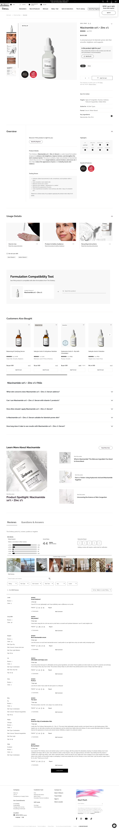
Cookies (75, 826)
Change (25, 815)
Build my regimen (36, 141)
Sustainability (16, 805)
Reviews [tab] (11, 522)
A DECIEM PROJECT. (83, 826)
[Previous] (44, 1)
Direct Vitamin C (11, 257)
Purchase (36, 805)
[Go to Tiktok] (91, 818)
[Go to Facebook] (76, 818)
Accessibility (16, 803)
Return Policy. (92, 84)
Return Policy (37, 796)
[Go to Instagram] (81, 818)
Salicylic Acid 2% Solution (96, 351)
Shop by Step (17, 15)
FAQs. (101, 82)
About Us (15, 793)
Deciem (44, 4)
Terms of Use (80, 813)
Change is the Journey (18, 807)
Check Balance (37, 807)
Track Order (58, 796)
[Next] (75, 1)
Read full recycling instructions (89, 246)
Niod (14, 4)
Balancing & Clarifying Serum (15, 351)
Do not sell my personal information (63, 826)
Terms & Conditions (42, 826)
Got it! (108, 12)
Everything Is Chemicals (19, 808)
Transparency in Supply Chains (20, 796)
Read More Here (105, 448)
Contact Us (92, 813)
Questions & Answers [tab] (32, 522)
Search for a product (70, 291)
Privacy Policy (51, 826)
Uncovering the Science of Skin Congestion (92, 497)
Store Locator (58, 802)
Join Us (15, 794)
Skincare (8, 15)
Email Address (81, 803)
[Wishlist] (112, 23)
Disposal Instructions (39, 794)
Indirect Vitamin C (23, 257)
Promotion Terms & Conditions (41, 798)
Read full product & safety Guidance (54, 246)
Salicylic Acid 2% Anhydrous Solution (45, 351)
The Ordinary (6, 4)
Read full (15, 246)
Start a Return (58, 793)
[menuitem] (4, 4)
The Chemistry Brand (34, 4)
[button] (34, 9)
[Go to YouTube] (86, 818)
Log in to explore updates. (59, 2)
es (21, 817)
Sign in (56, 799)
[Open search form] (102, 1)
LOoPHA (24, 4)
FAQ (35, 793)
